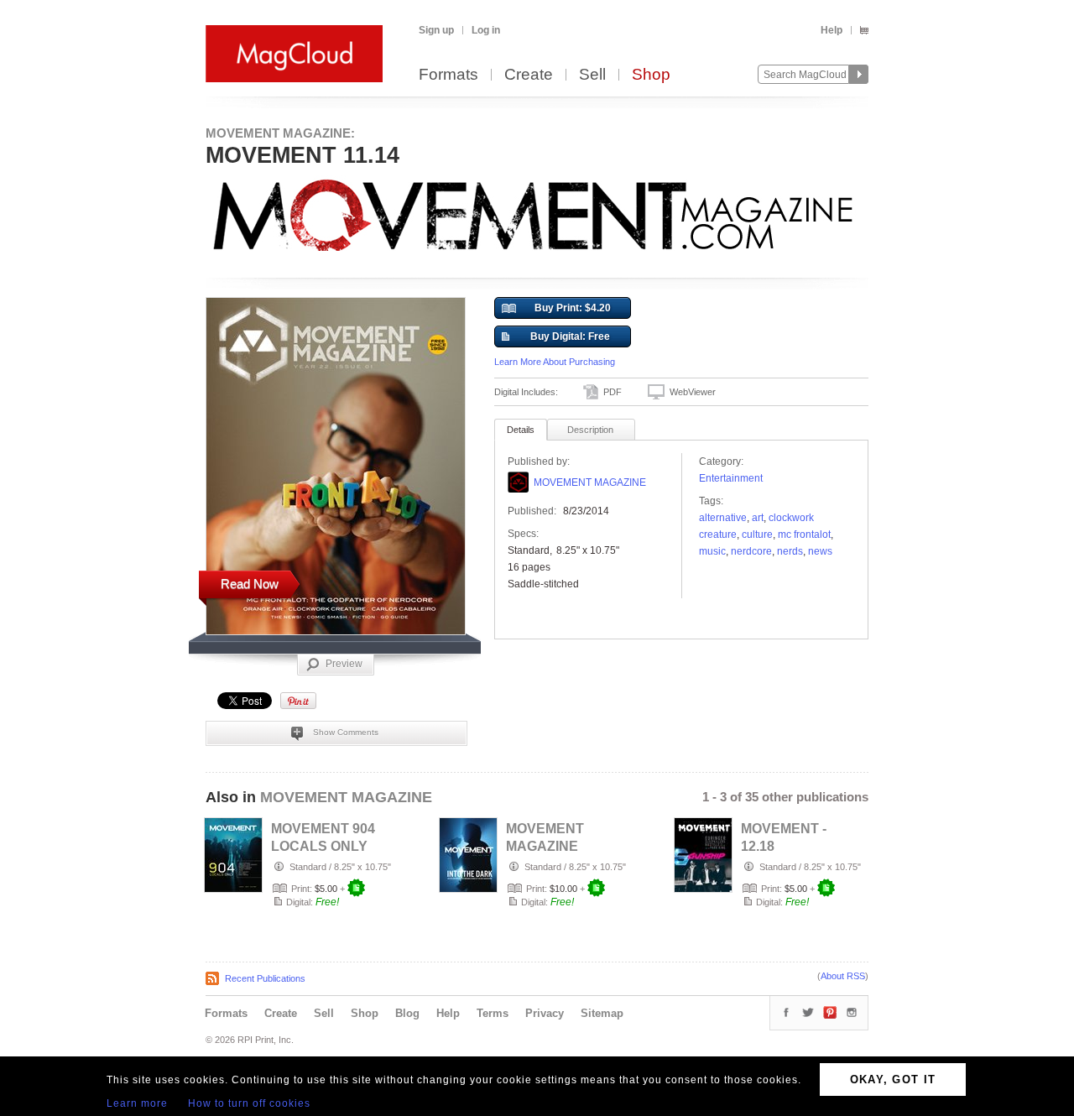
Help (831, 30)
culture (757, 534)
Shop (651, 75)
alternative (723, 518)
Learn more (137, 1103)
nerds (790, 551)
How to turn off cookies (249, 1103)
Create (528, 75)
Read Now (250, 583)
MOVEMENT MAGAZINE (590, 482)
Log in (486, 30)
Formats (448, 75)
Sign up (436, 30)
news (820, 551)
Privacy (544, 1013)
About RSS (843, 976)
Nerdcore (751, 551)
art (758, 518)
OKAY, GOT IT (893, 1079)
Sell (592, 75)
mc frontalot (804, 534)
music (712, 551)
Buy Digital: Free (570, 336)
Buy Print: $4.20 (572, 308)
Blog (407, 1013)
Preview (344, 664)
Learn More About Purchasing (554, 362)
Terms (492, 1013)
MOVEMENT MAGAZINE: (280, 133)
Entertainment (731, 478)
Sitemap (602, 1013)
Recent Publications (265, 978)
